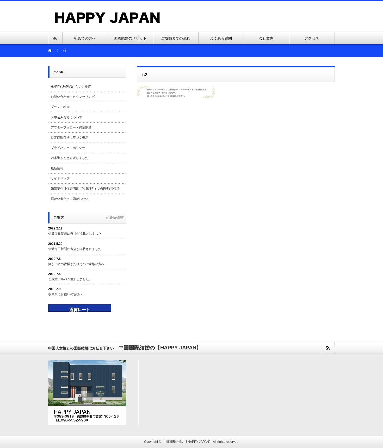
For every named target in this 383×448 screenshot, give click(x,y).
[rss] (328, 348)
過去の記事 (116, 217)
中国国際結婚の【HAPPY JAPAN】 (187, 442)
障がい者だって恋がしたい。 (71, 199)
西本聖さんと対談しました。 (71, 158)
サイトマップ (60, 178)
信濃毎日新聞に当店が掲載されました (74, 249)
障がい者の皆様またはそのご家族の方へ (76, 264)
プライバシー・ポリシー (68, 148)
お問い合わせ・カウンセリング (73, 97)
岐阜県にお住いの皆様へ (65, 294)
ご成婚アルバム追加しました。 (70, 279)
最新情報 (57, 168)
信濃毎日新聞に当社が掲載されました (74, 233)
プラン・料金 (60, 107)
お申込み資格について (66, 117)
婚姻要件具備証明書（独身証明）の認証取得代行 (85, 188)
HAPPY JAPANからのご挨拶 (71, 86)
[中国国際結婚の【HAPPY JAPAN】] (108, 13)
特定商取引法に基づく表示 (69, 137)
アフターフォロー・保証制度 (71, 127)
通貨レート (79, 310)
